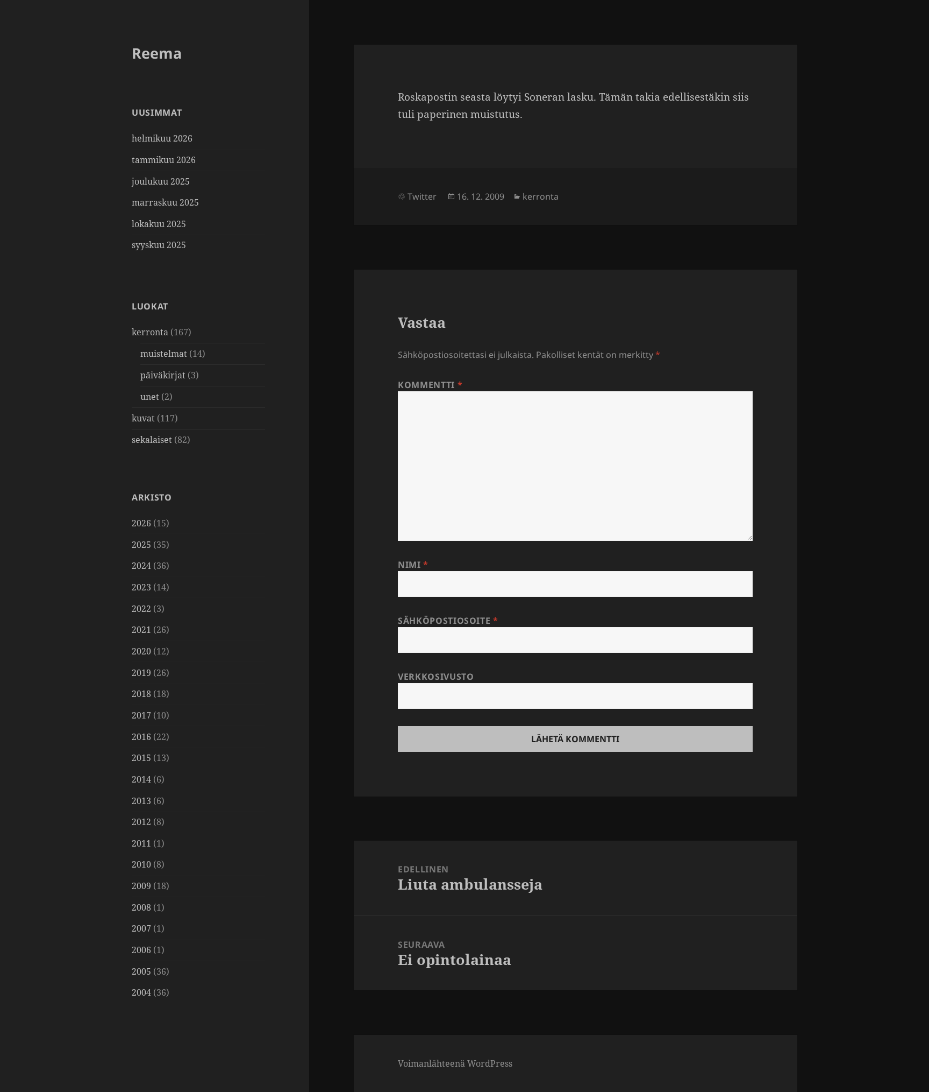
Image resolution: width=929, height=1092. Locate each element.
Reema (157, 53)
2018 (141, 694)
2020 (141, 651)
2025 (141, 545)
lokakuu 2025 (159, 224)
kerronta (150, 332)
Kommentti (430, 385)
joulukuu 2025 (161, 181)
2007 (141, 928)
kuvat (143, 418)
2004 (141, 992)
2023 (141, 587)
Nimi (413, 564)
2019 (141, 673)
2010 (141, 864)
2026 (141, 523)
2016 (141, 737)
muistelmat (163, 354)
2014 (141, 779)
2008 (141, 907)
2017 (141, 715)
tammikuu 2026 (164, 160)
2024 (141, 566)
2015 (141, 758)
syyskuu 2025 (159, 245)
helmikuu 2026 (162, 138)
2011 (141, 843)
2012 (141, 822)
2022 (141, 609)
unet (149, 397)
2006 (141, 950)
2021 (141, 630)
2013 (141, 801)
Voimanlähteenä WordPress (455, 1063)
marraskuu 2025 (165, 202)
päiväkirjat (162, 375)
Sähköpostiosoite (448, 620)
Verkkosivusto (436, 676)
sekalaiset (152, 440)
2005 (141, 971)
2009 (141, 886)
